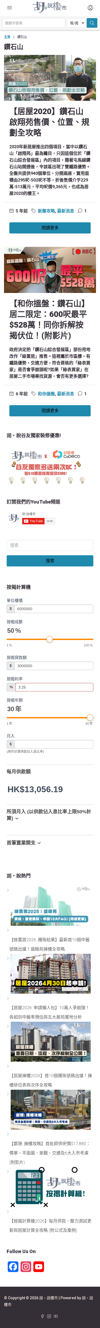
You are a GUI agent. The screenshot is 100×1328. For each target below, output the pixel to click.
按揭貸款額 (17, 657)
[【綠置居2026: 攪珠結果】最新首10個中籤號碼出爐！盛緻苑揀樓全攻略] (9, 930)
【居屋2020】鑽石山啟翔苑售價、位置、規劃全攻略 (49, 122)
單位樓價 (15, 600)
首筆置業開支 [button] (21, 843)
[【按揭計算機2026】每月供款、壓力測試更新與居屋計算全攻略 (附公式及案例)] (9, 1211)
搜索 (50, 560)
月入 (11, 736)
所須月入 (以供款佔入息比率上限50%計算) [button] (49, 815)
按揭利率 (15, 679)
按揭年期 (15, 700)
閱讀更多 (50, 227)
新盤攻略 (46, 211)
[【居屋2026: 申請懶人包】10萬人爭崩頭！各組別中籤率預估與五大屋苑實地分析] (9, 998)
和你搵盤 (46, 393)
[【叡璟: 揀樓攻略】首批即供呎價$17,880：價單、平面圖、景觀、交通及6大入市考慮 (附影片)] (9, 1134)
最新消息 (65, 211)
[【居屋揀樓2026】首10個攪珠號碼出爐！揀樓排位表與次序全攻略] (9, 1066)
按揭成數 (15, 621)
